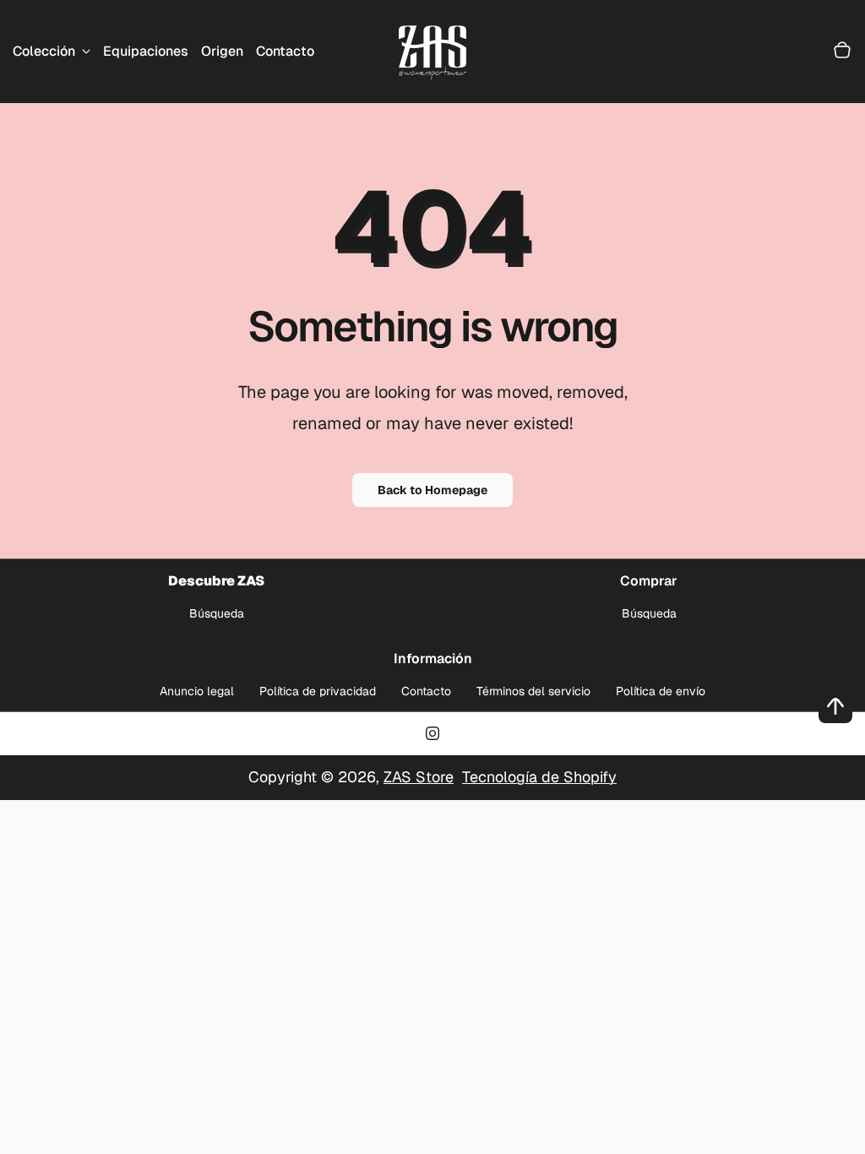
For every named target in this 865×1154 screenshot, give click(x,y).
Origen (222, 51)
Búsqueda (216, 613)
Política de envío (660, 691)
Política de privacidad (317, 691)
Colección (44, 51)
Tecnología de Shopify (539, 777)
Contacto (285, 51)
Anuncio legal (197, 691)
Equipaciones (145, 51)
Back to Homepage (432, 490)
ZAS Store (419, 777)
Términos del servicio (533, 691)
